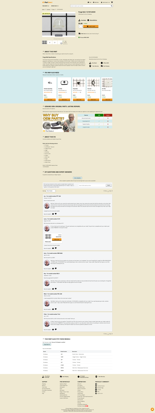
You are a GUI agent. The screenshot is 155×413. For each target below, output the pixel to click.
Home (43, 9)
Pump (53, 9)
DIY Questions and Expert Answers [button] (58, 172)
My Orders (97, 2)
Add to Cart (92, 26)
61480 (62, 365)
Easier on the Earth (81, 388)
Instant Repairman (64, 385)
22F (61, 359)
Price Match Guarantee (47, 390)
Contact (43, 391)
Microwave (62, 390)
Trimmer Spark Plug (48, 88)
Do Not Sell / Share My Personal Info (85, 396)
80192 (62, 367)
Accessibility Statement (82, 404)
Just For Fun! (100, 393)
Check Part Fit (47, 344)
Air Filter (60, 88)
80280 (62, 370)
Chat (90, 2)
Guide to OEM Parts (64, 398)
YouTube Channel (100, 386)
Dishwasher (62, 387)
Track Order (44, 387)
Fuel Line (89, 88)
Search (108, 185)
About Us (79, 384)
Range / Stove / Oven (64, 391)
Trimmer (48, 9)
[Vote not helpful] (55, 214)
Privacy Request (81, 398)
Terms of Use (80, 399)
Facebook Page (100, 387)
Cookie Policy (80, 393)
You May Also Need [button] (52, 72)
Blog (98, 391)
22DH (62, 357)
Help (43, 393)
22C (61, 354)
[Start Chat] (152, 409)
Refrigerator (62, 393)
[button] (46, 6)
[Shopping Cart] (112, 2)
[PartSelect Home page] (47, 2)
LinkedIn (99, 389)
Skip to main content (77, 16)
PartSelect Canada (81, 406)
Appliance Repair (63, 384)
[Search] (111, 6)
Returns (43, 385)
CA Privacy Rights (81, 395)
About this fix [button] (50, 137)
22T (61, 362)
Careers (79, 390)
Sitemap (79, 402)
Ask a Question (77, 178)
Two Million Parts (81, 387)
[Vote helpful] (53, 214)
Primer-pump (48, 241)
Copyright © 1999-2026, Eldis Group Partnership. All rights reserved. (77, 411)
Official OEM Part (93, 20)
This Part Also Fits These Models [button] (57, 339)
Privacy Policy (80, 391)
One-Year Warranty (46, 388)
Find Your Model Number (65, 396)
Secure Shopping (81, 401)
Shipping (44, 384)
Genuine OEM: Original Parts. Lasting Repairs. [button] (62, 106)
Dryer (61, 388)
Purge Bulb (75, 88)
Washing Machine (63, 395)
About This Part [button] (51, 51)
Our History (80, 385)
